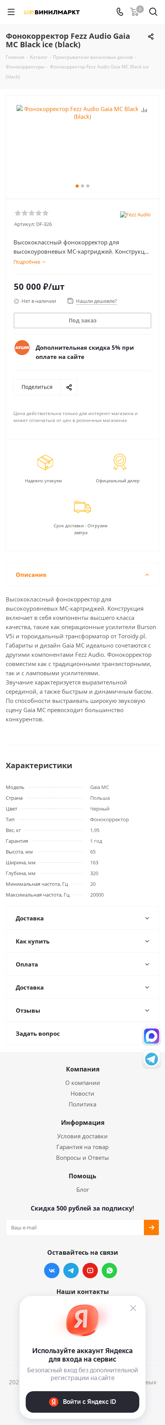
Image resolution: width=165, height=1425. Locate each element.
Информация (82, 1122)
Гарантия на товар (82, 1147)
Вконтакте (51, 1270)
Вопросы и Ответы (82, 1157)
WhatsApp (109, 1270)
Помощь (82, 1176)
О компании (82, 1082)
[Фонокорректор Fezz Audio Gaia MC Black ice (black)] (82, 143)
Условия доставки (82, 1136)
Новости (82, 1093)
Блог (82, 1189)
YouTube (90, 1270)
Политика (82, 1104)
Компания (82, 1069)
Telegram (71, 1270)
